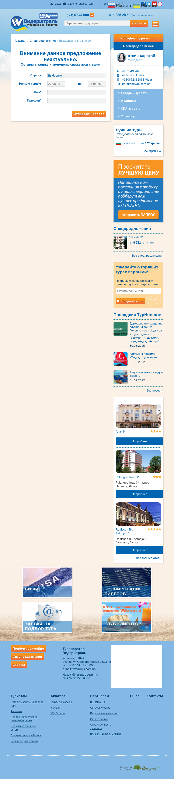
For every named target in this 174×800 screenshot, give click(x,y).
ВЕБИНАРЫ (97, 702)
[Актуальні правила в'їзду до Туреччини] (122, 358)
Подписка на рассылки (104, 713)
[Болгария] (119, 143)
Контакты (155, 696)
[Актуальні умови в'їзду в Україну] (122, 377)
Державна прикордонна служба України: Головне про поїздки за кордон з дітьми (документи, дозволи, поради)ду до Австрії (146, 332)
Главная (20, 40)
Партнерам (99, 696)
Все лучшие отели (148, 557)
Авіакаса (58, 696)
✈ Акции (55, 707)
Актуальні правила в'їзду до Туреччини (143, 355)
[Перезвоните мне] (92, 15)
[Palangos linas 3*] (138, 462)
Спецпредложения (138, 46)
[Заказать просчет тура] (138, 193)
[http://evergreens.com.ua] (139, 767)
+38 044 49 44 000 (81, 665)
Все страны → (152, 151)
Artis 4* (120, 431)
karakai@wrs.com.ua (136, 83)
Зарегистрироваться (80, 3)
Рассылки (16, 711)
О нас (134, 696)
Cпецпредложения (43, 40)
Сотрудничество (100, 707)
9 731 (151, 143)
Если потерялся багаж (24, 741)
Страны (19, 664)
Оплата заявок (99, 719)
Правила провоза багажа (26, 735)
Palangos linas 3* (127, 477)
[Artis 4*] (138, 416)
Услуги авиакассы (61, 702)
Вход (58, 3)
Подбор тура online (140, 38)
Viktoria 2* (136, 237)
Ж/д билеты (58, 713)
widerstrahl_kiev (133, 75)
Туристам (19, 696)
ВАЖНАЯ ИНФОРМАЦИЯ (105, 734)
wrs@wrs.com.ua (84, 669)
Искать (140, 23)
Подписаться (131, 301)
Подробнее (139, 441)
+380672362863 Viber (137, 79)
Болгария (129, 143)
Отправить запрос (89, 113)
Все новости (154, 390)
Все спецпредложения (147, 255)
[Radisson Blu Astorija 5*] (138, 515)
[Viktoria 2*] (121, 242)
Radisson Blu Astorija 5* (124, 531)
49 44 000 (133, 71)
